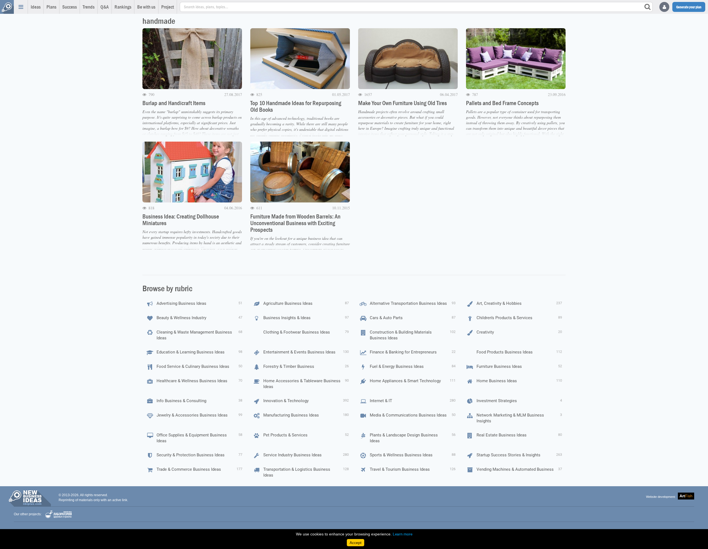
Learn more (402, 534)
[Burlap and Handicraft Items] (192, 58)
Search (647, 7)
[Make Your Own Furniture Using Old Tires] (408, 58)
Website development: (661, 496)
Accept (355, 542)
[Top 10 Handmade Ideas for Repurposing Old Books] (300, 58)
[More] (21, 7)
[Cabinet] (664, 7)
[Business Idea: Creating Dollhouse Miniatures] (192, 172)
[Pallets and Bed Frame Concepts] (516, 58)
